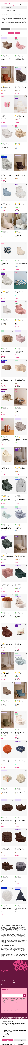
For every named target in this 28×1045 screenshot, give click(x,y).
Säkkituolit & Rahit (5, 15)
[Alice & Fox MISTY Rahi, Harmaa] (5, 676)
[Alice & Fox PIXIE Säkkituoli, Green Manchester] (1, 735)
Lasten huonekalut (10, 14)
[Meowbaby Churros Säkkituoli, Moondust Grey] (5, 559)
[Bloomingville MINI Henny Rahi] (1, 412)
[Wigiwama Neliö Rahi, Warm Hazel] (15, 823)
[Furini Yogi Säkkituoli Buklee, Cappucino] (5, 178)
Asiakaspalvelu (3, 972)
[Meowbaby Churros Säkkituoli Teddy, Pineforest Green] (16, 207)
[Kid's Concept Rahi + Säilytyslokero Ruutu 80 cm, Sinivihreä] (15, 295)
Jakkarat (13, 28)
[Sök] (2, 7)
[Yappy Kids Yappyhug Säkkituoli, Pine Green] (15, 588)
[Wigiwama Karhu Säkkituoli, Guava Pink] (15, 324)
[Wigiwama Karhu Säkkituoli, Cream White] (16, 324)
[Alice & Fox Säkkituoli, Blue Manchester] (15, 705)
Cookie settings (4, 980)
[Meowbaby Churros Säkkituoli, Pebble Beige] (2, 559)
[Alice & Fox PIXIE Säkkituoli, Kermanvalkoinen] (5, 90)
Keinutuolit (19, 28)
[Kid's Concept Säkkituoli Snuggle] (15, 412)
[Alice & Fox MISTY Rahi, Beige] (17, 236)
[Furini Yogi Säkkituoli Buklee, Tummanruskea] (15, 90)
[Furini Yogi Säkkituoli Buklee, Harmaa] (16, 90)
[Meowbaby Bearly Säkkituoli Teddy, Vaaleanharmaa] (4, 647)
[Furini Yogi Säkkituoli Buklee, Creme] (17, 90)
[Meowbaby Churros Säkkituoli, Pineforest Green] (1, 559)
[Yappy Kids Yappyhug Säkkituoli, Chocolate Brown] (16, 588)
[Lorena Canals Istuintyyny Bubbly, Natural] (15, 793)
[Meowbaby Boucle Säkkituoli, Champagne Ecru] (1, 148)
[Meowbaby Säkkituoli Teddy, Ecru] (1, 295)
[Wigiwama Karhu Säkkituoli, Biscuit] (17, 324)
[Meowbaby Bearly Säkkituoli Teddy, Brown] (1, 647)
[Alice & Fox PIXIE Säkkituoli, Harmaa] (4, 90)
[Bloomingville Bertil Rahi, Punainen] (1, 617)
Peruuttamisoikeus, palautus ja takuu (18, 972)
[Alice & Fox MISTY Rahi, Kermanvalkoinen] (15, 236)
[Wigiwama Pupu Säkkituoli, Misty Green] (16, 617)
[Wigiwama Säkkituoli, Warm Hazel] (1, 881)
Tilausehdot (3, 974)
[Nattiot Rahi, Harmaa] (15, 881)
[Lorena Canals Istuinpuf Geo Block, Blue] (15, 764)
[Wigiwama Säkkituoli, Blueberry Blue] (16, 148)
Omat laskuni (3, 976)
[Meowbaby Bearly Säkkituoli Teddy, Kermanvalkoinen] (2, 647)
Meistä (2, 984)
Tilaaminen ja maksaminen (16, 976)
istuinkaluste (15, 932)
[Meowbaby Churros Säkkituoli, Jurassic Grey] (4, 559)
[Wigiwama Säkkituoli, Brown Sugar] (15, 148)
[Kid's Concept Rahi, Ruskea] (1, 383)
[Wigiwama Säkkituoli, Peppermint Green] (17, 148)
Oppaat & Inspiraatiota (5, 978)
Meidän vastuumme (15, 980)
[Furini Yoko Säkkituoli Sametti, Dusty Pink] (17, 119)
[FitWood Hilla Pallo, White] (1, 911)
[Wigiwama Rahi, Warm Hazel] (1, 823)
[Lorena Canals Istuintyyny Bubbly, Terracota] (1, 764)
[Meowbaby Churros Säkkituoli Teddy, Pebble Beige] (5, 500)
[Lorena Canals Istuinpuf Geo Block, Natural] (1, 793)
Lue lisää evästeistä (6, 1036)
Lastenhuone (3, 14)
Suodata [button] (10, 32)
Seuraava (18, 918)
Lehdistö (13, 982)
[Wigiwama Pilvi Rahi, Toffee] (1, 354)
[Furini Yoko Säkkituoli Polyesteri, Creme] (1, 471)
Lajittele (17, 32)
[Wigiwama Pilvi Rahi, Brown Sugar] (2, 354)
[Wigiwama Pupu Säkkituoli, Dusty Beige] (15, 617)
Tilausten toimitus (15, 974)
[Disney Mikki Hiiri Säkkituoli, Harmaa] (15, 911)
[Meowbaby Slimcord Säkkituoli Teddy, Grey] (4, 207)
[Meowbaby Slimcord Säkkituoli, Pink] (15, 354)
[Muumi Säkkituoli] (15, 647)
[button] (2, 3)
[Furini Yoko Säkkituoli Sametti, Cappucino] (16, 119)
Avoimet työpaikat (4, 982)
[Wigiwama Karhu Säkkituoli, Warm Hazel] (15, 852)
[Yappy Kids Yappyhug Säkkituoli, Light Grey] (17, 588)
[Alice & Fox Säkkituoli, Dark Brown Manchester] (2, 90)
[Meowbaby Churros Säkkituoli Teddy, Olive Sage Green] (17, 207)
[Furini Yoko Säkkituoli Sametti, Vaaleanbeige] (15, 119)
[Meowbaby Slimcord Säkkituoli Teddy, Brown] (5, 207)
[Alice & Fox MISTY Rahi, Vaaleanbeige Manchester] (16, 236)
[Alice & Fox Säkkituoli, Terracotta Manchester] (1, 90)
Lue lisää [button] (17, 24)
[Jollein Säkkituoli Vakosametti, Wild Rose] (1, 588)
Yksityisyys (14, 978)
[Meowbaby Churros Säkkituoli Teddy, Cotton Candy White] (15, 207)
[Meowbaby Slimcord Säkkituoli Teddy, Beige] (2, 207)
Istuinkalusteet (17, 14)
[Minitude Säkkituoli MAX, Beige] (1, 236)
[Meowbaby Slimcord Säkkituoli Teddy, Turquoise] (1, 207)
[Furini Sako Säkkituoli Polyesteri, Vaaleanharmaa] (15, 500)
